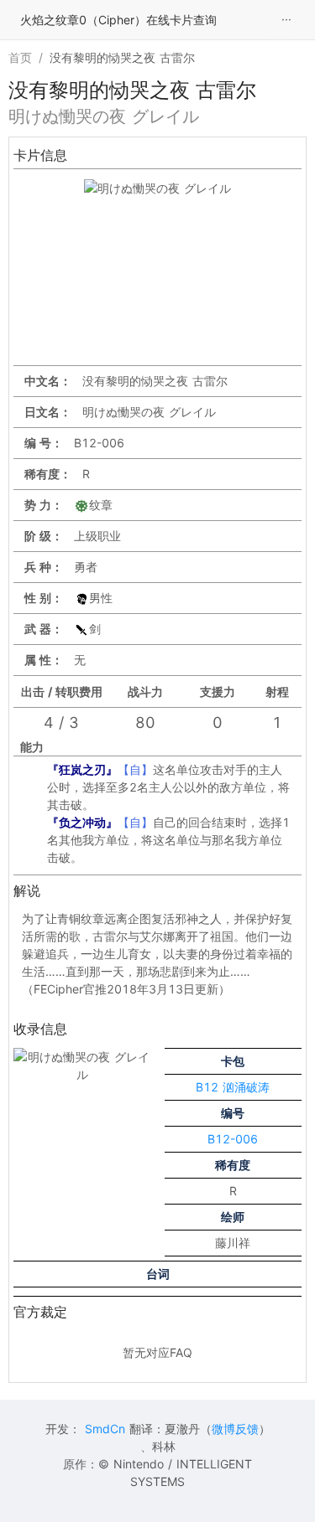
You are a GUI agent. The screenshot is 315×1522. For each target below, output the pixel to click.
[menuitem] (286, 20)
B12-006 (232, 1139)
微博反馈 (235, 1428)
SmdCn (105, 1428)
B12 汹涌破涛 (233, 1087)
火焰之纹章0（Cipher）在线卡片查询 (118, 20)
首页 (20, 57)
